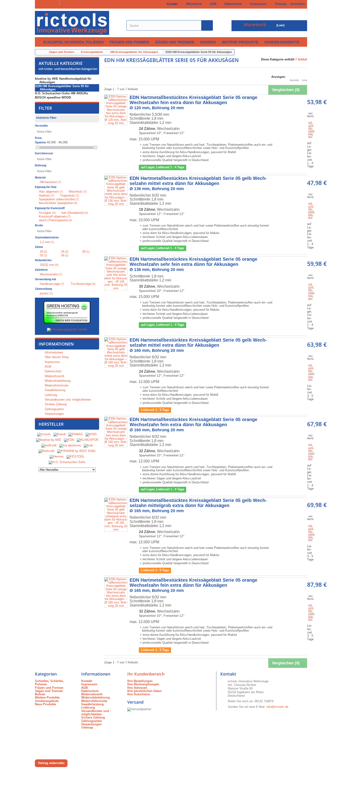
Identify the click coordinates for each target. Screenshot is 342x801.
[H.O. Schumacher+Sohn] (67, 462)
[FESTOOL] (75, 456)
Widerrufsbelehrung (57, 380)
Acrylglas (47, 212)
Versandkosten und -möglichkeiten (67, 399)
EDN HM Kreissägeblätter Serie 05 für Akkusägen (62, 87)
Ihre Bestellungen (140, 681)
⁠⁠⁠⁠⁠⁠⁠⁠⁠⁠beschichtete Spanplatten (58, 203)
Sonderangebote (281, 42)
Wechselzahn (51, 274)
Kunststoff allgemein (55, 216)
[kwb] (88, 445)
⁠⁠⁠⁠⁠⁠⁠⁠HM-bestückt (50, 182)
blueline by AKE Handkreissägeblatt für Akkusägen (63, 80)
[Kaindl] (60, 434)
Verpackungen (54, 413)
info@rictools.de (277, 707)
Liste (304, 80)
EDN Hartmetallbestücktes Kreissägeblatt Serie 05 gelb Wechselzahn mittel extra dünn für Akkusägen (198, 183)
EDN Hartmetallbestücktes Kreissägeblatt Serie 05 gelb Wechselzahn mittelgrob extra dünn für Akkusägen (198, 505)
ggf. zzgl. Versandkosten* (311, 129)
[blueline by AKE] (48, 440)
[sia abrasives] (70, 445)
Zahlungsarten (54, 409)
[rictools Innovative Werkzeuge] (78, 23)
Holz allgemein (51, 191)
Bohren (208, 42)
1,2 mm (47, 242)
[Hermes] (57, 456)
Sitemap (280, 4)
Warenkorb (193, 4)
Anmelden (297, 4)
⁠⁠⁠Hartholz (46, 195)
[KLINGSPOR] (87, 440)
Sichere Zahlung (55, 404)
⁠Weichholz (78, 191)
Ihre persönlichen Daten (144, 691)
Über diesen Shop (56, 357)
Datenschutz (232, 4)
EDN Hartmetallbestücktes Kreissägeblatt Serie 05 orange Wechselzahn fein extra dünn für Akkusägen (193, 102)
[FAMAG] (76, 434)
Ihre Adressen (137, 687)
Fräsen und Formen (129, 42)
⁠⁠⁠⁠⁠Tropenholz (69, 195)
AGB (212, 4)
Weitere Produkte (240, 42)
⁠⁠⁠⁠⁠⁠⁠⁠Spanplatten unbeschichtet (59, 199)
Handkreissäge (52, 284)
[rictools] (44, 434)
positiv (46, 293)
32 (43, 255)
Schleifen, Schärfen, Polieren (73, 42)
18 (43, 251)
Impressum (257, 4)
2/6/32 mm (49, 265)
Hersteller (51, 424)
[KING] (91, 434)
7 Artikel (301, 59)
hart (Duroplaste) (74, 212)
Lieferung (50, 395)
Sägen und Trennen (174, 42)
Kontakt (171, 4)
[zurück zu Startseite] (39, 52)
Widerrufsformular (56, 385)
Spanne (40, 142)
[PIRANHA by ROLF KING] (76, 451)
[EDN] (69, 440)
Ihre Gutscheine (138, 694)
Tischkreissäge (83, 284)
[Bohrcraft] (46, 451)
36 (64, 255)
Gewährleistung (54, 390)
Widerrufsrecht (54, 376)
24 (64, 251)
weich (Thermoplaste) (55, 220)
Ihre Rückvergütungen (143, 684)
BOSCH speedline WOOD (53, 97)
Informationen (56, 344)
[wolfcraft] (48, 445)
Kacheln (294, 80)
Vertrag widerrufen (51, 763)
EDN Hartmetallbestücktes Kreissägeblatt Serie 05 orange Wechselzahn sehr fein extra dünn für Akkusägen (193, 264)
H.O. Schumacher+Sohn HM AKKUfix (61, 93)
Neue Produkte (45, 704)
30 (86, 251)
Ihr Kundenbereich (145, 674)
